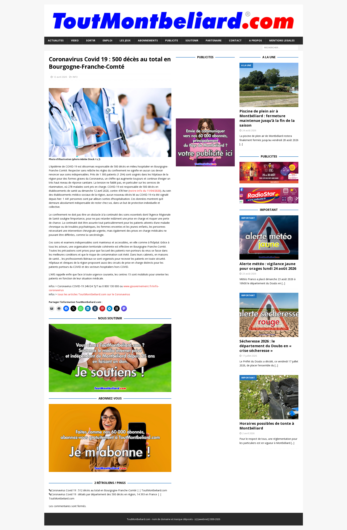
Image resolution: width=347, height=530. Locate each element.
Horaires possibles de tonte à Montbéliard (266, 426)
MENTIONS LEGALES (282, 40)
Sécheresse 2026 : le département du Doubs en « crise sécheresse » (265, 346)
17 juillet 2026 (249, 355)
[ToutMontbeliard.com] (173, 34)
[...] (241, 144)
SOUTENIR (191, 40)
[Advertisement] (206, 88)
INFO (75, 76)
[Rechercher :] (280, 47)
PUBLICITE (171, 40)
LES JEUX (125, 40)
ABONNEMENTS (148, 40)
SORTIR (90, 40)
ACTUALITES (56, 40)
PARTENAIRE (214, 40)
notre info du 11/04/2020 (144, 190)
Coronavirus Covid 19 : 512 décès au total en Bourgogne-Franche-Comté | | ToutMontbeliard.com (109, 490)
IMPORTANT (269, 210)
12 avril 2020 (60, 76)
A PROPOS (255, 40)
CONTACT (235, 40)
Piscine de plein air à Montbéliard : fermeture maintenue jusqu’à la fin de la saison (267, 118)
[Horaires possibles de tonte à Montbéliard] (268, 397)
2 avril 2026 (248, 433)
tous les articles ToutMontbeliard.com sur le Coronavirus (93, 294)
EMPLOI (107, 40)
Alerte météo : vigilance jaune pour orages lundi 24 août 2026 (267, 266)
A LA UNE (268, 57)
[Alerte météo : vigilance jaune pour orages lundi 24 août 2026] (268, 237)
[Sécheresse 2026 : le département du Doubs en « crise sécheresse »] (268, 315)
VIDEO (75, 40)
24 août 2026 (249, 130)
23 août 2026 (249, 273)
